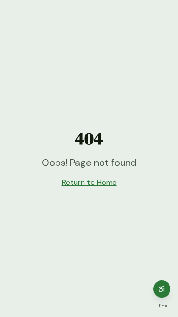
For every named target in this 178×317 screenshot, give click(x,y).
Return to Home (89, 182)
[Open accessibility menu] (161, 289)
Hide (162, 306)
